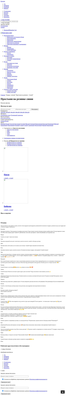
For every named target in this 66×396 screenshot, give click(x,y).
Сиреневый (31, 125)
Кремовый (51, 124)
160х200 (12, 112)
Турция (3, 121)
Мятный (56, 124)
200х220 (27, 112)
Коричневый (38, 124)
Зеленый (32, 124)
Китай (6, 121)
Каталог (6, 12)
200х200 (22, 112)
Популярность (11, 135)
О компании (7, 11)
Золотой (12, 124)
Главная (3, 95)
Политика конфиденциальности (38, 379)
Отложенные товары (4, 26)
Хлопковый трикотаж (17, 115)
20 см (8, 118)
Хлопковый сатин (6, 115)
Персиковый (11, 125)
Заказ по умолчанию (12, 129)
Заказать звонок (5, 24)
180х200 (17, 112)
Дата (8, 134)
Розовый (17, 125)
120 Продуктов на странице (14, 145)
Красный (45, 124)
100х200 (3, 112)
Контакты (6, 17)
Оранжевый (4, 125)
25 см (2, 118)
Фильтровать (35, 109)
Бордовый (17, 124)
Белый (7, 124)
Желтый (27, 124)
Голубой (23, 124)
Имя (8, 131)
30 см (5, 118)
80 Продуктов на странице (14, 144)
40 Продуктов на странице (14, 142)
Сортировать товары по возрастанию (14, 138)
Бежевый (3, 124)
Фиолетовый (38, 125)
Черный (44, 125)
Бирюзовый (50, 125)
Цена (8, 132)
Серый (22, 125)
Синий (26, 125)
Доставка (6, 15)
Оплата (6, 14)
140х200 (7, 112)
